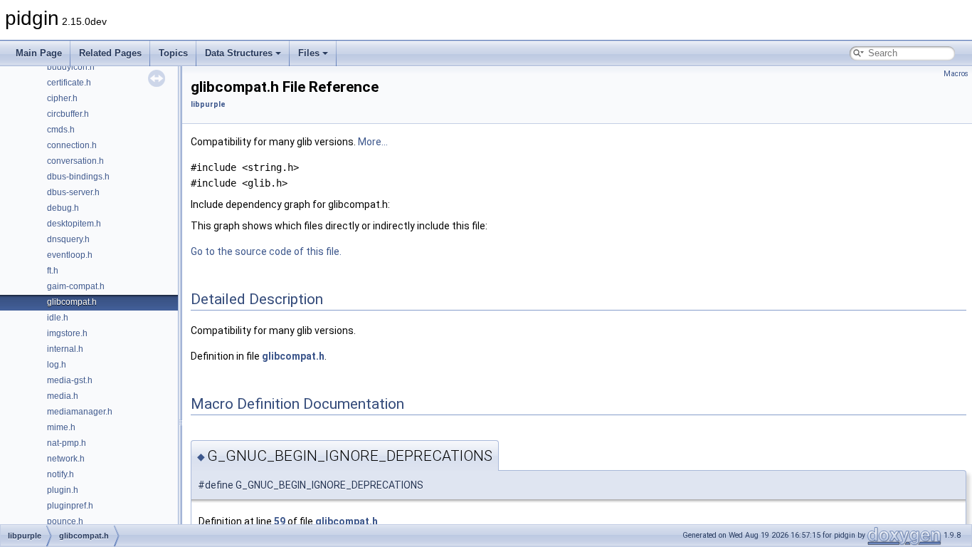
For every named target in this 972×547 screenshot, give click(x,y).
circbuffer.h (68, 114)
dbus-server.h (73, 192)
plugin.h (62, 490)
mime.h (61, 427)
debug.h (63, 208)
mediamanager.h (79, 412)
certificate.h (69, 83)
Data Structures (239, 53)
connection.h (72, 145)
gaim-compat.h (76, 286)
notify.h (60, 474)
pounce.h (65, 521)
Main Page (39, 53)
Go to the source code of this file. (266, 251)
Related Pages (110, 53)
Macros (956, 73)
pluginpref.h (70, 506)
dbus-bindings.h (78, 177)
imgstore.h (67, 333)
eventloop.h (70, 255)
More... (373, 141)
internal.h (65, 349)
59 (279, 521)
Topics (173, 53)
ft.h (52, 271)
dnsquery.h (68, 239)
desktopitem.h (74, 224)
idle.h (57, 318)
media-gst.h (70, 380)
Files (308, 53)
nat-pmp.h (66, 443)
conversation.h (75, 161)
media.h (62, 396)
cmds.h (61, 130)
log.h (56, 365)
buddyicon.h (71, 67)
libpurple (208, 104)
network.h (66, 459)
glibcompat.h (72, 302)
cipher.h (62, 98)
